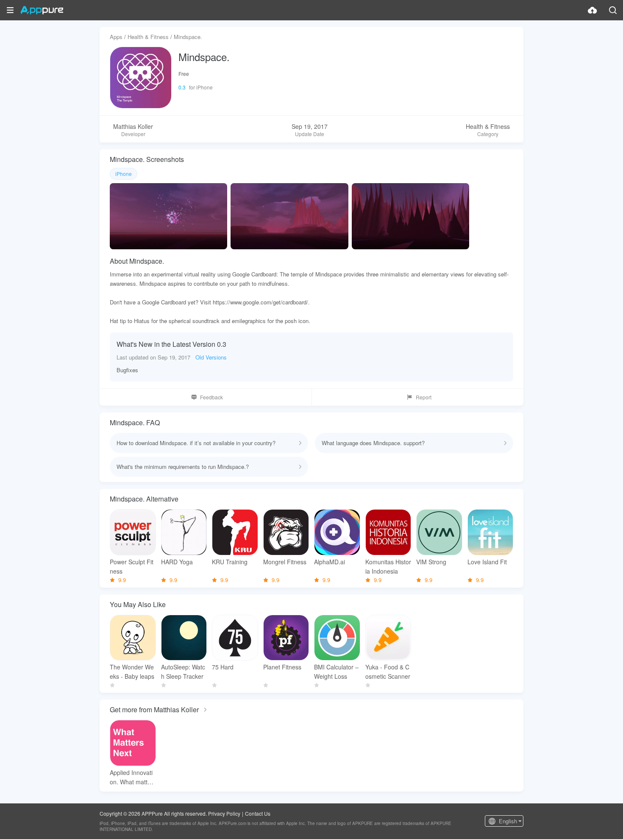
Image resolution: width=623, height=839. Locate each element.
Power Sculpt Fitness (131, 566)
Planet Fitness (282, 667)
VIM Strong (431, 561)
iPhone (123, 173)
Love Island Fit (487, 561)
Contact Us (257, 813)
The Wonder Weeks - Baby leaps (132, 671)
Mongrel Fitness (284, 561)
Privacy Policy (224, 813)
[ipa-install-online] (592, 10)
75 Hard (223, 667)
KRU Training (230, 561)
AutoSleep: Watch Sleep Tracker (183, 671)
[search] (613, 10)
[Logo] (41, 10)
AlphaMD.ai (329, 561)
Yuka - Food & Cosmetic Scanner (387, 671)
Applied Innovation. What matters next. (131, 777)
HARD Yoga (177, 561)
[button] (10, 10)
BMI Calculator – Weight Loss (336, 671)
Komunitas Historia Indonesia (388, 566)
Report (423, 397)
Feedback (211, 397)
